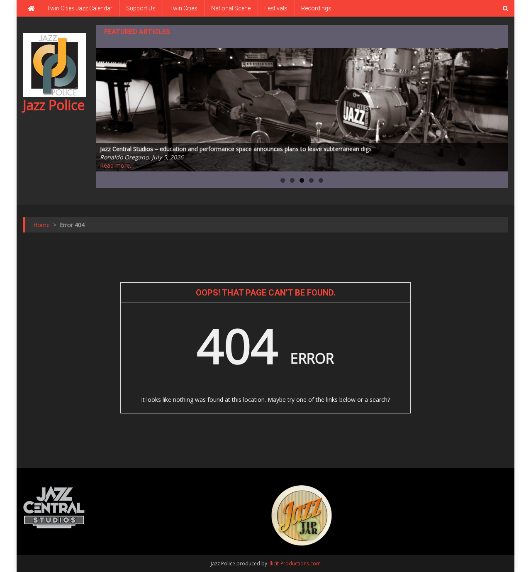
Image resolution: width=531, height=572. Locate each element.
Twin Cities (183, 8)
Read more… (117, 165)
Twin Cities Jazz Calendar (79, 8)
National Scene (231, 8)
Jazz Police (54, 105)
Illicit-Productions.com (294, 563)
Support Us (141, 8)
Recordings (316, 8)
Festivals (275, 8)
